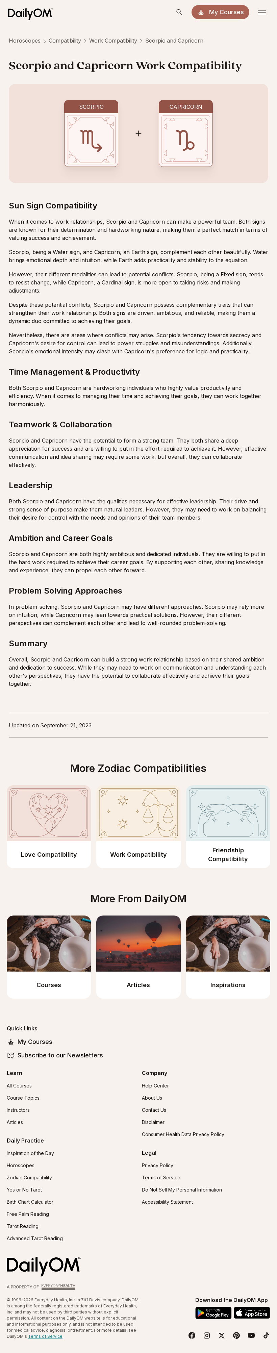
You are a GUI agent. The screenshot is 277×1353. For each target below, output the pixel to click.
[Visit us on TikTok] (266, 1335)
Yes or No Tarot (24, 1190)
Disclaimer (153, 1122)
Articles (15, 1122)
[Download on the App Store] (252, 1313)
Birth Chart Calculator (30, 1202)
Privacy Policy (157, 1165)
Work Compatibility (113, 40)
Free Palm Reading (28, 1214)
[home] (33, 12)
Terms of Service (161, 1177)
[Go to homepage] (44, 1267)
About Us (152, 1098)
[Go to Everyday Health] (42, 1286)
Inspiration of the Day (30, 1153)
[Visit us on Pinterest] (236, 1335)
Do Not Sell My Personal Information (182, 1190)
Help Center (155, 1085)
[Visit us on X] (222, 1335)
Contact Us (154, 1110)
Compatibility (65, 40)
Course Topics (23, 1098)
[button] (179, 12)
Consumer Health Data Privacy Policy (183, 1134)
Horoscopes (25, 40)
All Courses (19, 1085)
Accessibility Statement (167, 1202)
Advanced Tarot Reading (35, 1238)
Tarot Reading (23, 1226)
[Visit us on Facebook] (192, 1335)
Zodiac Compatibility (29, 1177)
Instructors (18, 1110)
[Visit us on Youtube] (251, 1335)
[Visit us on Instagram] (207, 1335)
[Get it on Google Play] (213, 1313)
